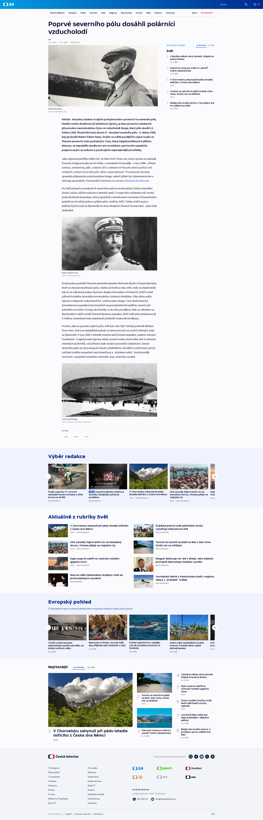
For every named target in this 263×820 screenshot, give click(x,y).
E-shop (51, 794)
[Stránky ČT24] (138, 768)
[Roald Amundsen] (103, 75)
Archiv (76, 436)
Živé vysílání (53, 772)
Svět (103, 12)
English (69, 814)
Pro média (92, 768)
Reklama (92, 772)
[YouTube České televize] (201, 756)
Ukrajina (72, 12)
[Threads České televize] (212, 756)
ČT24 (86, 436)
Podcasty (170, 12)
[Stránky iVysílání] (194, 768)
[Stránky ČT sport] (164, 768)
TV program (53, 768)
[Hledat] (246, 4)
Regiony (113, 12)
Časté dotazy (94, 798)
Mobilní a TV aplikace (58, 798)
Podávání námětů (96, 794)
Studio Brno (93, 776)
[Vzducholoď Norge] (109, 390)
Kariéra (91, 789)
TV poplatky (54, 776)
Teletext (52, 781)
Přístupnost (98, 814)
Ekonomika (126, 12)
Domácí (93, 12)
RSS (213, 814)
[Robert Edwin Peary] (109, 243)
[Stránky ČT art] (162, 776)
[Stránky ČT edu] (191, 776)
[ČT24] (8, 4)
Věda (148, 12)
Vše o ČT (52, 803)
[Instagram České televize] (190, 756)
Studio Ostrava (95, 781)
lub (49, 39)
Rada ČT (91, 785)
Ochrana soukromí (82, 814)
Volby (83, 12)
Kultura (158, 12)
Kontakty (92, 803)
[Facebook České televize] (196, 756)
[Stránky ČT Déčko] (137, 776)
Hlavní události (57, 12)
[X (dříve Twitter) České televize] (207, 756)
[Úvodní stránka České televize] (63, 756)
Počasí (139, 12)
